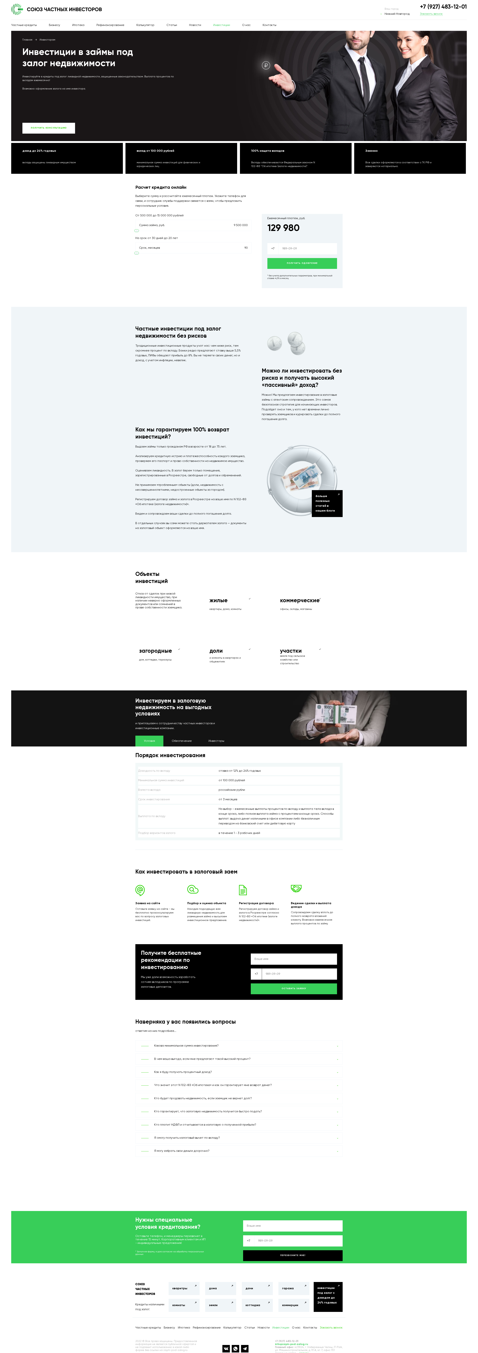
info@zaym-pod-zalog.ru (291, 1344)
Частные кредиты (24, 25)
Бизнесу (54, 25)
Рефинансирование (110, 25)
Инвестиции (221, 25)
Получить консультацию (49, 128)
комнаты (178, 1305)
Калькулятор (145, 25)
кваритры (179, 1288)
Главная (27, 39)
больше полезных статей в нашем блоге (325, 503)
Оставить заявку (294, 989)
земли (213, 1305)
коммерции (290, 1305)
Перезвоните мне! (293, 1255)
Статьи (172, 25)
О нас (246, 25)
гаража (288, 1288)
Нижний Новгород (397, 14)
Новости (195, 25)
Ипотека (78, 25)
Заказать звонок (431, 14)
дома (213, 1288)
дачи (249, 1288)
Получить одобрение (302, 263)
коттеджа (253, 1305)
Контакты (269, 25)
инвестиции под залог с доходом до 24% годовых (327, 1295)
